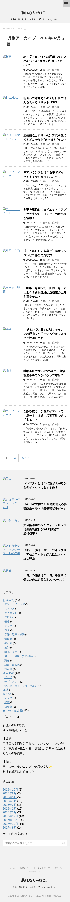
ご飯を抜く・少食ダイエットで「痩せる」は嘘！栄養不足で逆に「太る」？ (44, 415)
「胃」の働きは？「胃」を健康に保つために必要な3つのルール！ (44, 577)
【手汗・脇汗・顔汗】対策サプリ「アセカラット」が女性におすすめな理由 (44, 554)
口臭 (7, 630)
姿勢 (5, 689)
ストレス (9, 608)
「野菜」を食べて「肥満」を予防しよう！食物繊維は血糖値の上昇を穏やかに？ (44, 292)
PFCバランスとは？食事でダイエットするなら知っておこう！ (45, 174)
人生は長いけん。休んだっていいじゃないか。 (35, 887)
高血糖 (8, 669)
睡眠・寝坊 (10, 651)
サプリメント (12, 681)
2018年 (16, 28)
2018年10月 (10, 789)
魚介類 (8, 706)
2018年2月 (10, 808)
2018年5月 (10, 797)
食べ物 (7, 693)
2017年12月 (10, 816)
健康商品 (8, 673)
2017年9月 (10, 827)
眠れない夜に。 (35, 12)
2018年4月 (10, 801)
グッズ (8, 677)
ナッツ (8, 697)
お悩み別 (8, 600)
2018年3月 (10, 804)
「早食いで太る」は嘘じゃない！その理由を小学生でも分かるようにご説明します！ (44, 333)
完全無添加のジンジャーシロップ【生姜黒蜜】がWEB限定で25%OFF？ (44, 529)
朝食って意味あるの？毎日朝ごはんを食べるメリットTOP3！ (44, 100)
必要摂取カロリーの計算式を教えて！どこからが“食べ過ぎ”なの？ (44, 137)
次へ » (25, 457)
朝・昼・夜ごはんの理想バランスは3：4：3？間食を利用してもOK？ (44, 61)
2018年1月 (10, 812)
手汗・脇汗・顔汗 (14, 634)
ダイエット (10, 612)
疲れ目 (8, 643)
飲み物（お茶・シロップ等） (20, 686)
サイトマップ (43, 868)
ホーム (12, 868)
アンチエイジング (14, 604)
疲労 (7, 647)
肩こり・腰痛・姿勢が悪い (19, 656)
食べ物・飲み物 (51, 69)
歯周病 (8, 638)
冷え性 (8, 625)
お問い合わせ (26, 868)
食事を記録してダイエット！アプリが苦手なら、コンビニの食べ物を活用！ (44, 214)
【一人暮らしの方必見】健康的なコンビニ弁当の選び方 (44, 253)
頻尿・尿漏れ (12, 664)
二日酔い (9, 617)
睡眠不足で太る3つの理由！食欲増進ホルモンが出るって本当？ (44, 373)
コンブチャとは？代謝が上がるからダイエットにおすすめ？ (44, 485)
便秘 (7, 621)
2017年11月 (10, 819)
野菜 (7, 702)
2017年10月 (10, 823)
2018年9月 (10, 793)
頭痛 (7, 660)
